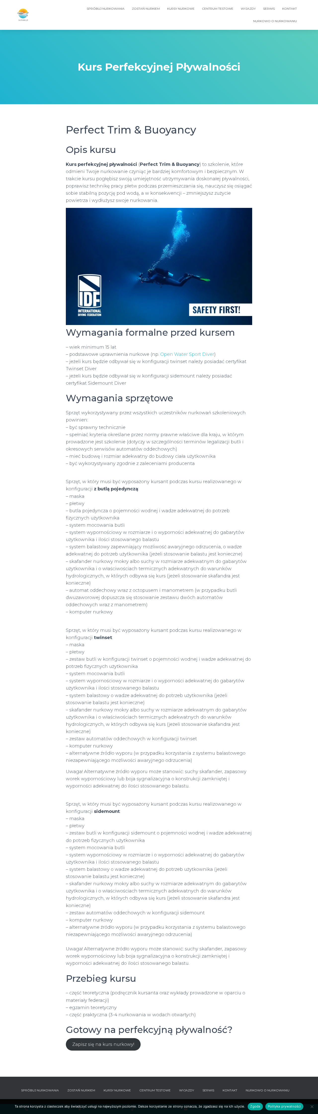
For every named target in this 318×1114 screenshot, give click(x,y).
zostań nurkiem (146, 8)
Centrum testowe (217, 8)
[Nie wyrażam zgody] (311, 1106)
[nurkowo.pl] (23, 15)
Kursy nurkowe (181, 8)
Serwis (269, 8)
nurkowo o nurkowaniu (275, 21)
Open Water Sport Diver (187, 354)
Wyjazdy (248, 8)
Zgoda (255, 1106)
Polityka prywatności (284, 1106)
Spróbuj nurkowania (105, 8)
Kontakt (289, 8)
